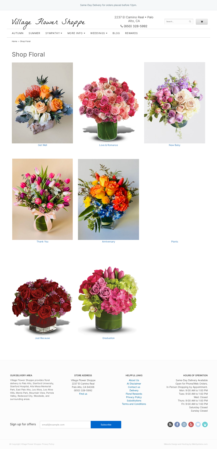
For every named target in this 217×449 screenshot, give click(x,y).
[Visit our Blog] (170, 424)
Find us (83, 393)
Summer (34, 33)
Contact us (134, 387)
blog (116, 33)
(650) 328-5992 (135, 26)
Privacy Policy (134, 397)
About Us (134, 380)
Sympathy (52, 33)
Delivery (134, 390)
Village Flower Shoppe (48, 22)
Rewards (131, 33)
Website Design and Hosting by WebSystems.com (186, 444)
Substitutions (134, 400)
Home (14, 41)
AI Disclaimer (134, 383)
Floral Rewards (134, 393)
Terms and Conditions (134, 403)
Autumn (18, 33)
